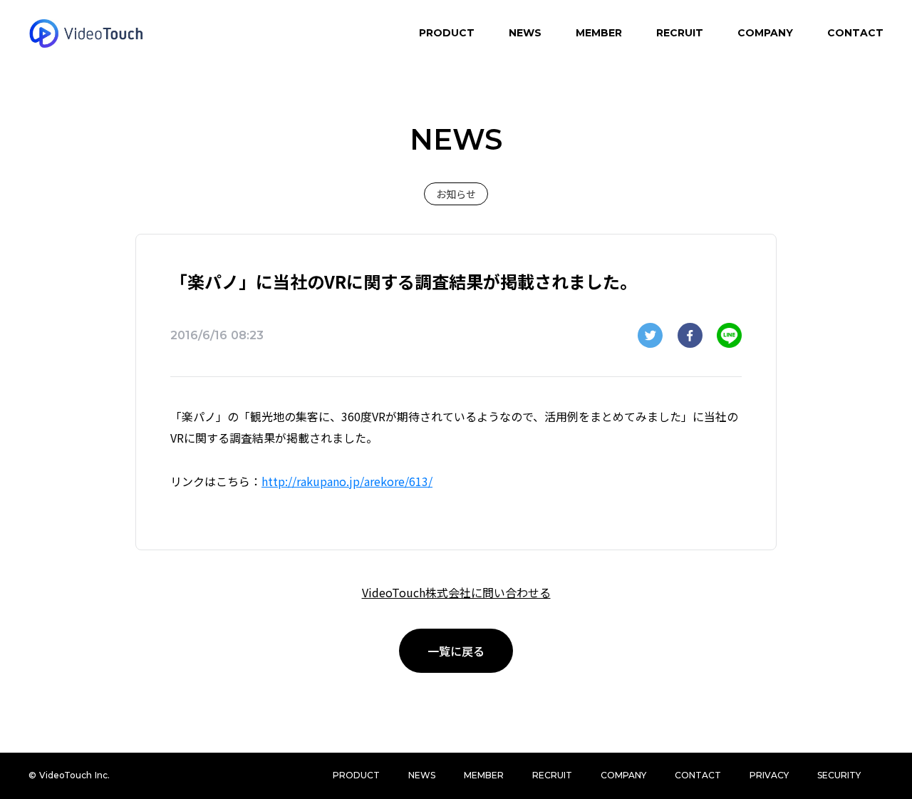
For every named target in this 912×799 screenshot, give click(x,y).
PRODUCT (447, 32)
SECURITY (839, 775)
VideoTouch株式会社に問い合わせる (456, 592)
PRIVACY (769, 775)
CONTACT (855, 32)
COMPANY (765, 32)
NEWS (525, 32)
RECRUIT (679, 32)
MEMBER (599, 32)
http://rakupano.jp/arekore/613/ (346, 481)
